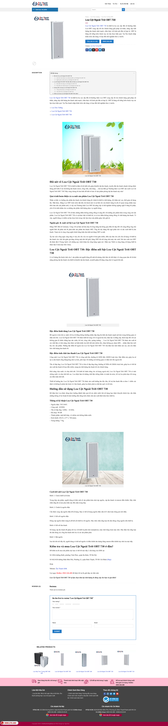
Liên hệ (132, 3)
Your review (56, 607)
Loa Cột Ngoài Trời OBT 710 (126, 671)
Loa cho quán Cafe (49, 695)
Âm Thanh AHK (61, 569)
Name (54, 622)
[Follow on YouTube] (117, 693)
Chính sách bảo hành (76, 698)
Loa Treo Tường (94, 16)
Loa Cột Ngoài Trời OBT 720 (105, 671)
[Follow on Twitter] (111, 693)
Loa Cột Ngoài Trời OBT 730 (95, 26)
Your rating (56, 601)
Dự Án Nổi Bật (124, 3)
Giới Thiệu (108, 3)
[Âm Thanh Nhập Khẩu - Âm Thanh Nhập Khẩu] (40, 4)
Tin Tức (115, 3)
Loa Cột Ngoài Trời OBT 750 (62, 111)
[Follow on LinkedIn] (114, 693)
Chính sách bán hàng (75, 693)
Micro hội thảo (54, 693)
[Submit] (123, 9)
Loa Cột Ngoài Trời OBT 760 (62, 115)
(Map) (109, 559)
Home (87, 16)
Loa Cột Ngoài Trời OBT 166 (84, 671)
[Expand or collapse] (134, 73)
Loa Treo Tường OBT (107, 16)
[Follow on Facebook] (104, 693)
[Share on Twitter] (90, 49)
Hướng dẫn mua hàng (89, 693)
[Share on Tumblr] (103, 49)
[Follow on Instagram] (107, 693)
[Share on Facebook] (86, 49)
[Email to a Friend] (93, 49)
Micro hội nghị (45, 693)
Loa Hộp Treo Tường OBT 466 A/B (41, 672)
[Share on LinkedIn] (100, 49)
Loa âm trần (36, 693)
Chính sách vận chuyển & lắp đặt (78, 695)
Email (95, 622)
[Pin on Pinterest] (96, 49)
